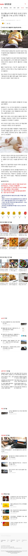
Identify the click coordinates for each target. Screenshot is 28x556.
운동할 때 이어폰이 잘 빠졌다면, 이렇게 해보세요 (23, 234)
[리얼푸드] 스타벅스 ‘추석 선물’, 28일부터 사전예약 (13, 270)
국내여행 (4, 324)
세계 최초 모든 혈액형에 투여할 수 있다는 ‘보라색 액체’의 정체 (14, 206)
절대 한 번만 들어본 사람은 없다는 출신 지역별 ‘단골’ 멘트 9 (14, 196)
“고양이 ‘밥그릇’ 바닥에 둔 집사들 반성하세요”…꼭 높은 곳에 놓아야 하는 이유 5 (14, 203)
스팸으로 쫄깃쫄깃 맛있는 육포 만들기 (4, 234)
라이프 (22, 7)
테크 (11, 501)
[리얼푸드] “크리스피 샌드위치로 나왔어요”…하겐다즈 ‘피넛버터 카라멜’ (4, 284)
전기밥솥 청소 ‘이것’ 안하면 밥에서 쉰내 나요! (4, 248)
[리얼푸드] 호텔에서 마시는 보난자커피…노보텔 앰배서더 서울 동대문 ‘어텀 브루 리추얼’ (4, 270)
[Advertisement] (14, 90)
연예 (14, 7)
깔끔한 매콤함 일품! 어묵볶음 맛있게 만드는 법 (13, 248)
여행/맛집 (6, 7)
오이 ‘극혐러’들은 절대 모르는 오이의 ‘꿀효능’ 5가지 (14, 200)
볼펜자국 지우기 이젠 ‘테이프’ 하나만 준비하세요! (13, 234)
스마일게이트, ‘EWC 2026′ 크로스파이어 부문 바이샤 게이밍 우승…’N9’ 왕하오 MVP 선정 (18, 500)
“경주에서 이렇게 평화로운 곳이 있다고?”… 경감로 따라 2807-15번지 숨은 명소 (11, 342)
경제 (18, 7)
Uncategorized (5, 337)
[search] (25, 4)
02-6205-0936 (4, 550)
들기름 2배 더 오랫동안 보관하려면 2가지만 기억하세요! (23, 248)
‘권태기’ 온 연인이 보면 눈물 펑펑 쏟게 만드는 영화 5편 (14, 199)
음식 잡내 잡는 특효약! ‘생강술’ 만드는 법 (13, 284)
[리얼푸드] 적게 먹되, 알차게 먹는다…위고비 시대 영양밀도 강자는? (23, 270)
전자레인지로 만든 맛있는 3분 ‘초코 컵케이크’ (23, 284)
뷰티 (11, 7)
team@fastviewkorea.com (18, 550)
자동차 (4, 349)
